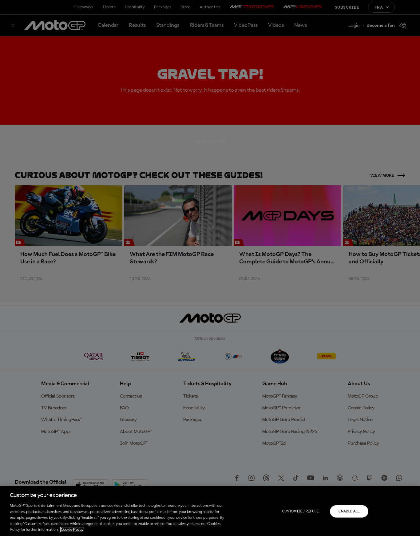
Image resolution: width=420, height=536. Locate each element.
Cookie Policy (72, 530)
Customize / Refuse (300, 511)
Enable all (349, 511)
